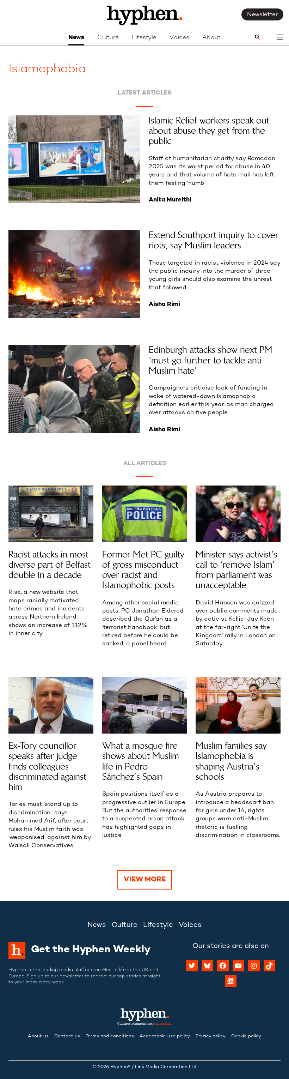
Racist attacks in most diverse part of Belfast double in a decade (49, 564)
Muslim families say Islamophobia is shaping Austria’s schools (231, 761)
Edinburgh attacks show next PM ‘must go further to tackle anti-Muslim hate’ (210, 360)
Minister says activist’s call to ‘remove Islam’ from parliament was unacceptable (236, 570)
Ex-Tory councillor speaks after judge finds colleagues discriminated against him (47, 766)
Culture (108, 38)
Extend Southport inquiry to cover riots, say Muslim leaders (213, 240)
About (211, 38)
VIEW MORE (145, 880)
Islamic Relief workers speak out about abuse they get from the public (209, 130)
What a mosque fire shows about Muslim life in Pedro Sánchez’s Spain (140, 761)
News (76, 38)
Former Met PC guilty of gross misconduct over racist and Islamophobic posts (143, 570)
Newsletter (262, 15)
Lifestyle (144, 38)
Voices (179, 38)
